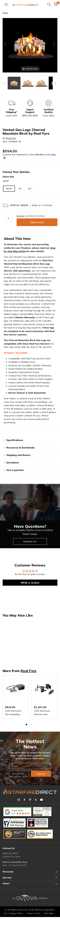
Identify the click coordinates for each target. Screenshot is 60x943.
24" (20, 188)
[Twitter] (35, 799)
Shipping (20, 216)
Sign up (41, 773)
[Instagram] (18, 799)
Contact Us (30, 541)
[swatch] (14, 83)
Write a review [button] (30, 582)
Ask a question (15, 470)
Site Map (48, 913)
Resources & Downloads (20, 447)
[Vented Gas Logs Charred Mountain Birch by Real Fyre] (41, 83)
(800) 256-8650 (10, 853)
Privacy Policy (16, 913)
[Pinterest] (30, 799)
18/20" (9, 188)
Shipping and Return (18, 455)
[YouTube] (41, 799)
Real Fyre (11, 138)
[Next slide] (54, 44)
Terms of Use (33, 913)
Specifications (14, 440)
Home (5, 13)
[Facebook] (24, 799)
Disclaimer (12, 462)
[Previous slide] (6, 44)
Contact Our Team (11, 856)
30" (29, 188)
